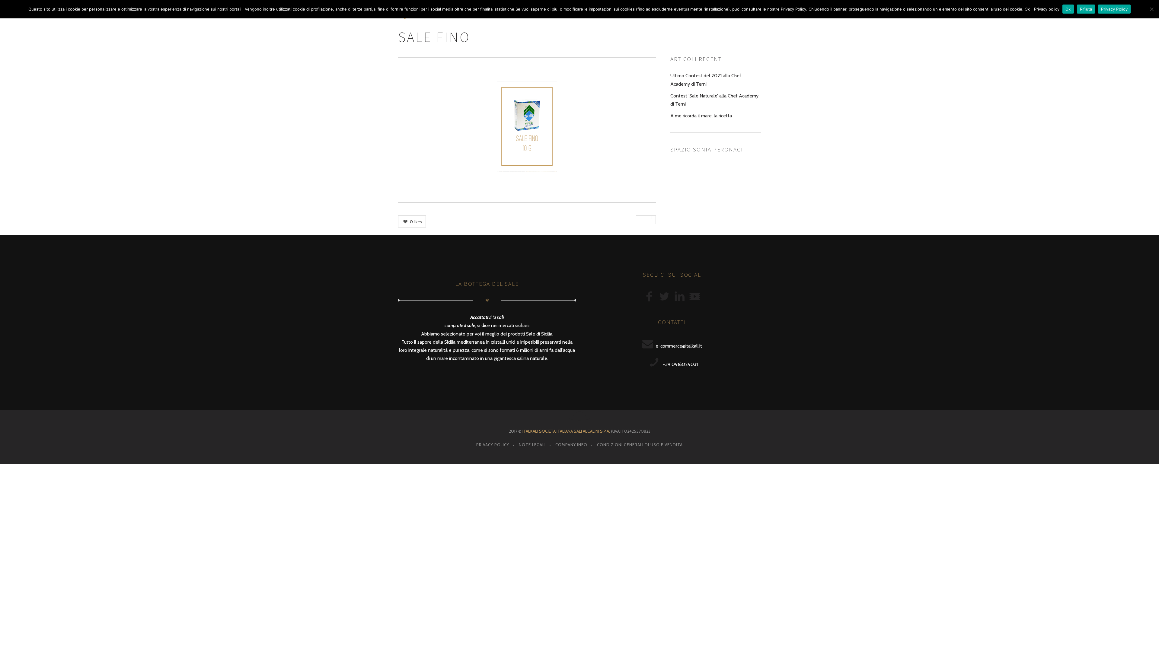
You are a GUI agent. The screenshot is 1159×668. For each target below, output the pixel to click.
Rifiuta (1086, 9)
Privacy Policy (492, 444)
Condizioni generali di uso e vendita (640, 444)
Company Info (571, 444)
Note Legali (532, 444)
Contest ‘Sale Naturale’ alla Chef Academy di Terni (714, 100)
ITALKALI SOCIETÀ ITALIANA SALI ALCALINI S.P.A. (566, 431)
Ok (1068, 9)
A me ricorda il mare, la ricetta (701, 116)
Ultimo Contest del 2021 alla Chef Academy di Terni (705, 80)
